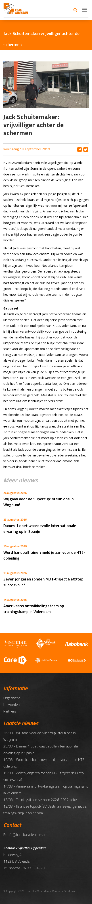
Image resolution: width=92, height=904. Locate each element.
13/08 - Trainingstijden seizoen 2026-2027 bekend (41, 799)
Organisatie (11, 697)
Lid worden (11, 704)
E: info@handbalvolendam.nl (24, 834)
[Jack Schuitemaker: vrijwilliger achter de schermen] (86, 149)
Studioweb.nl (72, 891)
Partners (9, 711)
